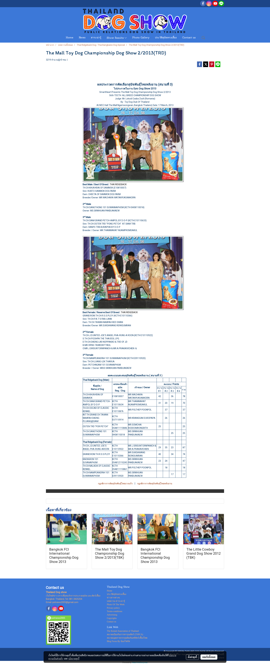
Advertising (112, 615)
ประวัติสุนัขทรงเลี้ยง (166, 38)
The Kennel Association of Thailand (123, 631)
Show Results (116, 38)
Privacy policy (113, 608)
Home (69, 38)
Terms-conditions (114, 611)
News (82, 38)
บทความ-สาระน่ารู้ (116, 601)
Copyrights (112, 618)
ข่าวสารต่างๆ (113, 597)
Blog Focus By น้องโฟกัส (118, 641)
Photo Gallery (141, 38)
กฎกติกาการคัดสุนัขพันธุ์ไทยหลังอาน (154, 483)
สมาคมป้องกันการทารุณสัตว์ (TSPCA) (125, 634)
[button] (203, 38)
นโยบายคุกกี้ (73, 658)
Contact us (189, 38)
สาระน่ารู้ (96, 38)
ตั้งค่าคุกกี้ (192, 657)
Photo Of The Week (116, 604)
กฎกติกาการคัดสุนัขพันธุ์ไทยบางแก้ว (115, 483)
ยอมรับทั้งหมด (208, 657)
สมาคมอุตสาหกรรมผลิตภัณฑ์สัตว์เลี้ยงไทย (127, 638)
